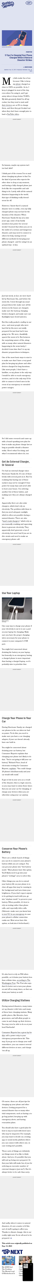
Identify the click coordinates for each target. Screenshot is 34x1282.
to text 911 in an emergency (13, 914)
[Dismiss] (30, 1265)
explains (12, 768)
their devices (7, 105)
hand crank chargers (11, 521)
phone (18, 84)
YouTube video (13, 114)
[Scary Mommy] (8, 4)
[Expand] (24, 1265)
